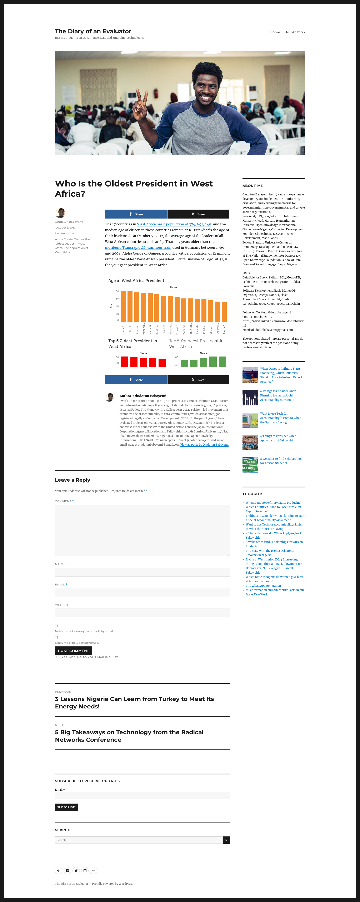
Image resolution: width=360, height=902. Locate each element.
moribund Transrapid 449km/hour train (138, 247)
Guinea (79, 239)
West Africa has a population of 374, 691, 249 (174, 224)
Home (275, 32)
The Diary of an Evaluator (93, 31)
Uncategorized (65, 233)
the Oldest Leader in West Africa (72, 243)
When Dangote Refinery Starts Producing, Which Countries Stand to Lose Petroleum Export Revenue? (273, 507)
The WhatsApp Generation (263, 586)
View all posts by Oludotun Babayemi (204, 444)
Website (62, 604)
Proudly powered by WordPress (112, 884)
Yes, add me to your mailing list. (90, 657)
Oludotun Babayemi (69, 221)
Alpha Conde (64, 239)
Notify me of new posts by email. (77, 642)
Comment (64, 501)
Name (61, 564)
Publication (295, 32)
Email (61, 584)
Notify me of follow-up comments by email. (84, 631)
